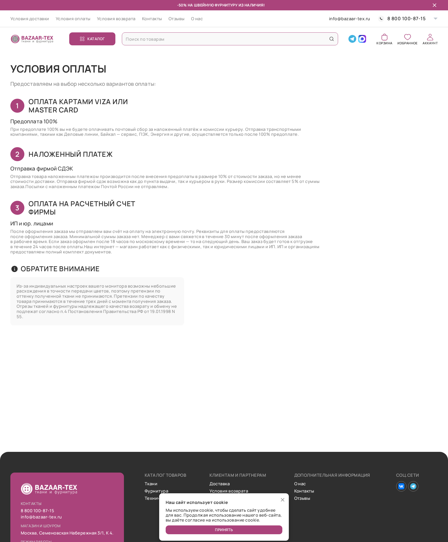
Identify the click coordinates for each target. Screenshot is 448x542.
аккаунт (430, 43)
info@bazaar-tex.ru (349, 18)
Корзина (384, 43)
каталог (96, 38)
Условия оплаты (73, 19)
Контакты (152, 19)
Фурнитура (156, 491)
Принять (224, 529)
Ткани (151, 483)
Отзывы (177, 19)
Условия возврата (116, 19)
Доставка (219, 483)
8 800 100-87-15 (406, 19)
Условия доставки (29, 19)
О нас (197, 19)
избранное (407, 43)
